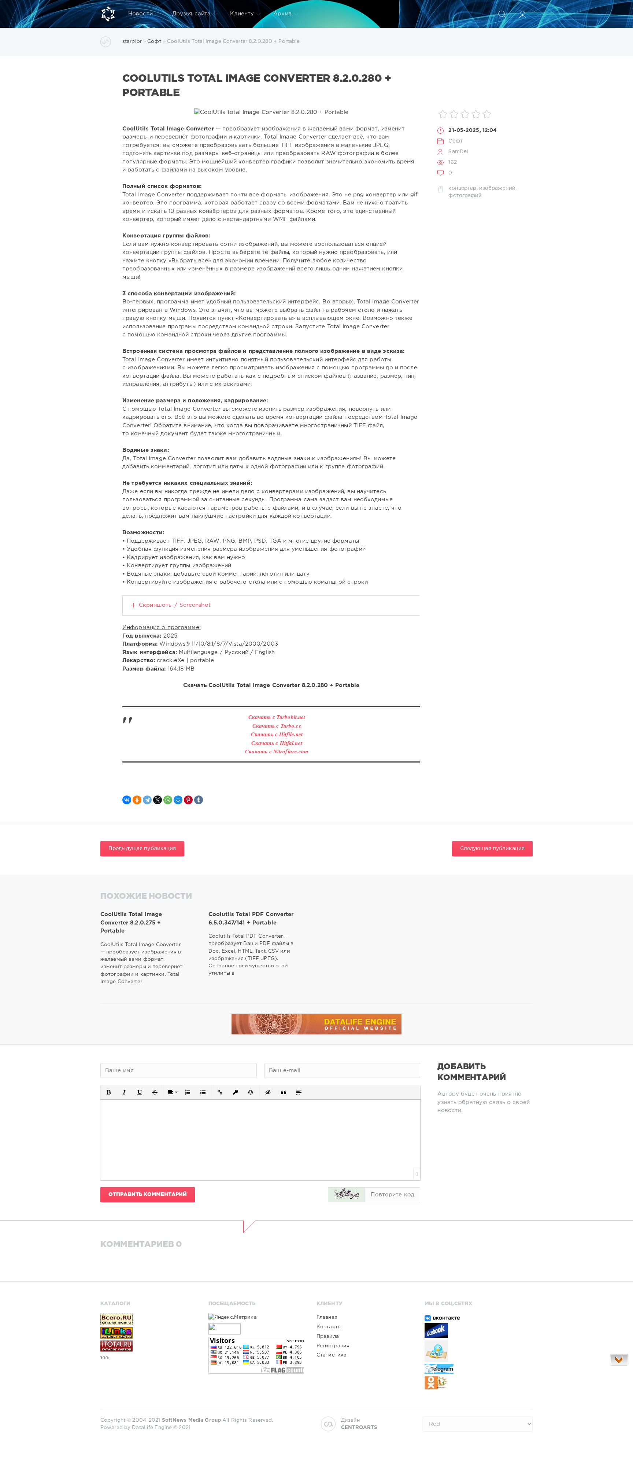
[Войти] (522, 14)
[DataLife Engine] (108, 14)
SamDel (458, 152)
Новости (140, 13)
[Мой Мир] (178, 800)
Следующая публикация (492, 848)
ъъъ (104, 1357)
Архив (282, 13)
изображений (497, 188)
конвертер (462, 188)
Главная (326, 1317)
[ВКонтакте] (126, 800)
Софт (455, 141)
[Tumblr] (198, 800)
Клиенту (242, 13)
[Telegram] (147, 800)
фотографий (465, 195)
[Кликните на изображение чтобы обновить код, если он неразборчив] (346, 1194)
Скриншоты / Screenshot (175, 605)
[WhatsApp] (167, 800)
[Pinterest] (188, 800)
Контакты (328, 1327)
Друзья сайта (191, 13)
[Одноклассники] (137, 800)
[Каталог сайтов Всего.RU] (148, 1319)
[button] (109, 1092)
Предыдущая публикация (142, 848)
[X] (157, 800)
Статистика (331, 1355)
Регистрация (332, 1346)
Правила (327, 1336)
